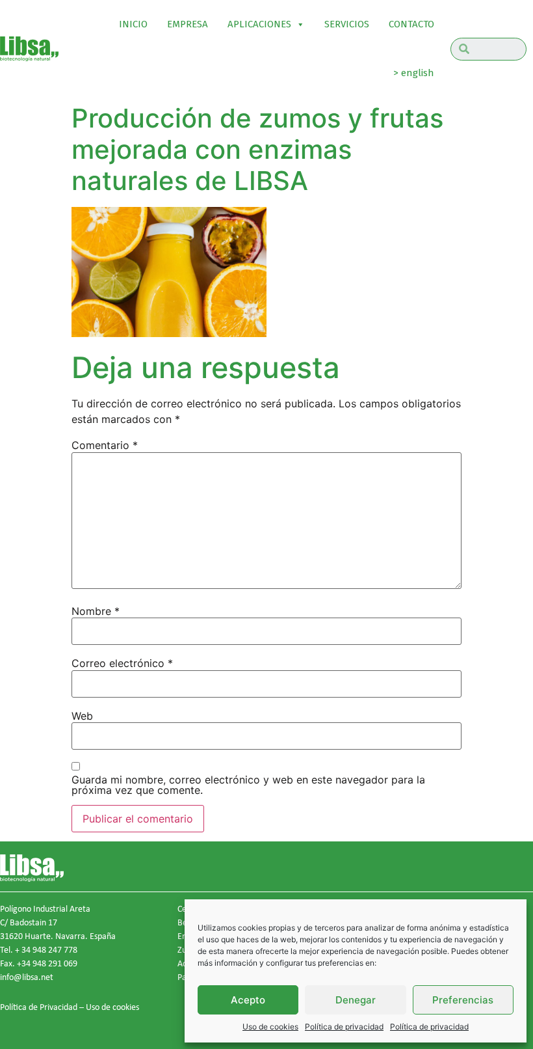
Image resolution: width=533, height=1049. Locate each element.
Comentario (105, 445)
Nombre (96, 611)
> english (413, 73)
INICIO (133, 24)
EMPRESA (187, 24)
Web (82, 716)
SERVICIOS (346, 24)
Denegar (355, 1000)
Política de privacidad (344, 1026)
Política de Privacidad (38, 1007)
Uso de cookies (270, 1026)
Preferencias (462, 1000)
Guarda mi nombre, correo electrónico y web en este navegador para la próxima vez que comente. (248, 784)
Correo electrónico (122, 663)
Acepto (248, 1000)
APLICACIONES (259, 24)
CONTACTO (411, 24)
